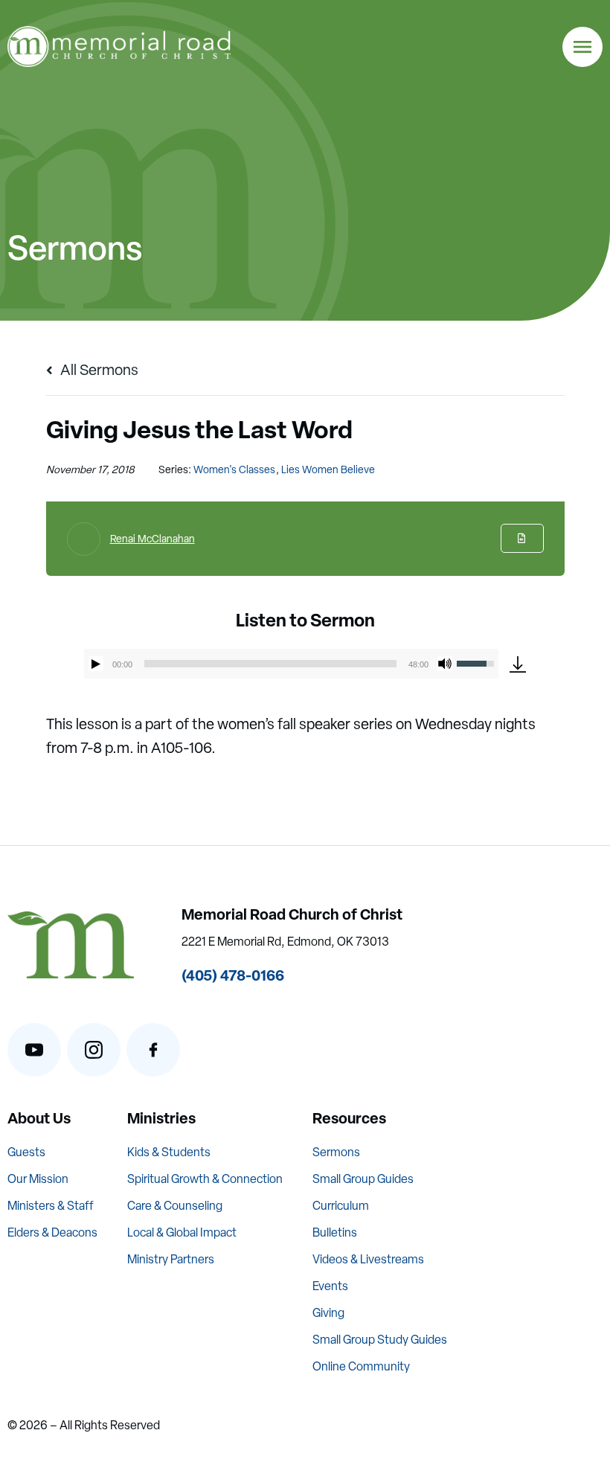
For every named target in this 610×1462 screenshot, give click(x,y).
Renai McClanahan (152, 538)
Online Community (361, 1366)
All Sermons (97, 369)
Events (330, 1286)
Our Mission (37, 1179)
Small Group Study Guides (379, 1339)
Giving (328, 1313)
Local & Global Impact (182, 1232)
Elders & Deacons (52, 1232)
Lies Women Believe (328, 469)
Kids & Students (169, 1152)
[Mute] (444, 663)
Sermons (336, 1152)
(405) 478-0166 (233, 975)
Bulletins (334, 1232)
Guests (26, 1152)
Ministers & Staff (50, 1205)
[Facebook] (153, 1050)
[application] (291, 664)
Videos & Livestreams (368, 1259)
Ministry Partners (170, 1259)
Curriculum (340, 1205)
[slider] (270, 663)
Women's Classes (234, 469)
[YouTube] (34, 1050)
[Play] (96, 663)
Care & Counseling (174, 1205)
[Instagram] (94, 1050)
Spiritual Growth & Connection (205, 1179)
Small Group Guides (363, 1179)
